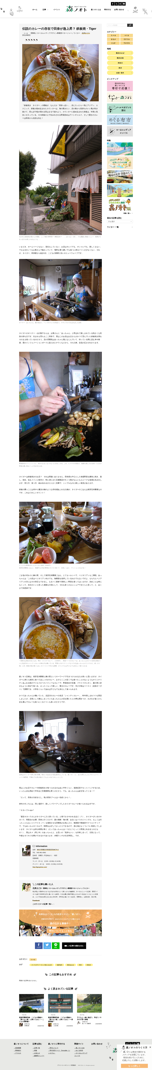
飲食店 (89, 965)
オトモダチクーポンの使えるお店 (42, 965)
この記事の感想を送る (75, 946)
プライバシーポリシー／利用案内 (66, 1065)
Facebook (36, 900)
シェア (39, 947)
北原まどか (86, 33)
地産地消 (59, 965)
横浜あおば (70, 965)
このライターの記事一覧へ (42, 904)
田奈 (80, 965)
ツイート (47, 947)
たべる (33, 959)
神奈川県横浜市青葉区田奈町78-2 (48, 849)
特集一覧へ (127, 213)
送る (55, 947)
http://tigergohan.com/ (40, 867)
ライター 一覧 (113, 227)
